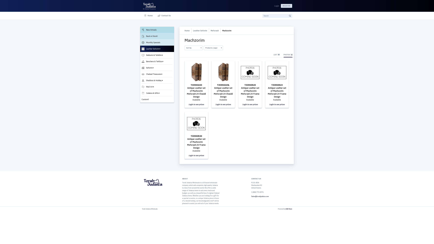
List (275, 55)
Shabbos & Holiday (154, 80)
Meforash (215, 30)
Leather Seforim (152, 49)
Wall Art (149, 87)
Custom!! (145, 99)
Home (151, 15)
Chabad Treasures (153, 74)
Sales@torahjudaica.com (260, 196)
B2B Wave (289, 209)
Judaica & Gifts (152, 93)
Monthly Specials (153, 42)
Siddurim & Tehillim (154, 55)
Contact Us (166, 15)
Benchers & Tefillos (154, 61)
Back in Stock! (152, 36)
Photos (287, 55)
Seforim (149, 68)
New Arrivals (151, 30)
